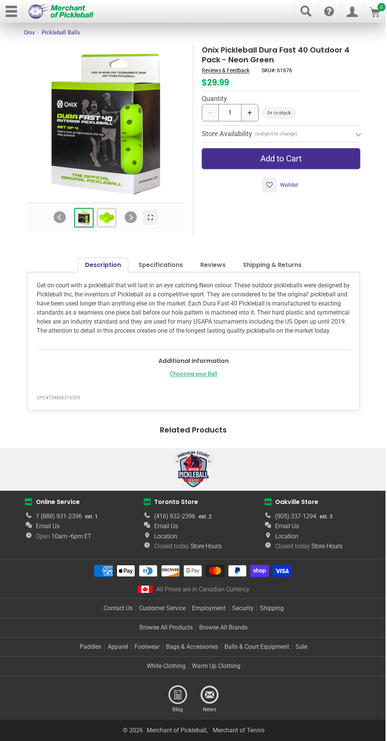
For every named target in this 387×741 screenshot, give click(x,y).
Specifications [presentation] (158, 262)
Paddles (88, 653)
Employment (206, 614)
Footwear (144, 653)
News (207, 701)
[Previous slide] (60, 217)
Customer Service (159, 614)
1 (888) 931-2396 (58, 522)
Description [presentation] (100, 262)
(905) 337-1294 (291, 522)
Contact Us (115, 614)
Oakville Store (292, 508)
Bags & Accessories (189, 653)
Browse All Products (163, 633)
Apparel (115, 653)
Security (240, 614)
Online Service (57, 508)
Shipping (269, 614)
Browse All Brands (221, 633)
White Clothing (163, 672)
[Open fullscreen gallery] (150, 217)
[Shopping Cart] (375, 15)
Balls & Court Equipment (254, 653)
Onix (29, 32)
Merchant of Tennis (236, 736)
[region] (105, 124)
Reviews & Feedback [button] (225, 70)
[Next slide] (131, 217)
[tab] (84, 218)
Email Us (47, 532)
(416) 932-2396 (172, 522)
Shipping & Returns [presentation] (269, 262)
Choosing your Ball (190, 380)
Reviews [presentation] (210, 262)
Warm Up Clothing (213, 672)
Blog (175, 701)
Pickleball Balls (61, 32)
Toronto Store (173, 508)
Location (163, 542)
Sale (299, 653)
